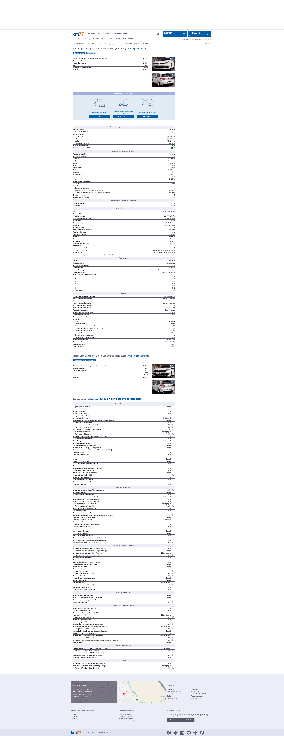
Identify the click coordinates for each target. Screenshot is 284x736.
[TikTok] (202, 732)
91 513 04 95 (84, 697)
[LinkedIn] (182, 732)
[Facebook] (169, 732)
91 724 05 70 (87, 694)
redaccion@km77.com (174, 691)
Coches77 (74, 714)
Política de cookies (125, 714)
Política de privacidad (126, 719)
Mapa (90, 691)
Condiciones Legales (125, 716)
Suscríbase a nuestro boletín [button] (181, 720)
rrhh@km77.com (196, 698)
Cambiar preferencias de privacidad (130, 721)
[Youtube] (189, 732)
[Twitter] (176, 732)
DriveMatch (74, 716)
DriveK (73, 719)
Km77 (78, 34)
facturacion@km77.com (198, 693)
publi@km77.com (172, 698)
